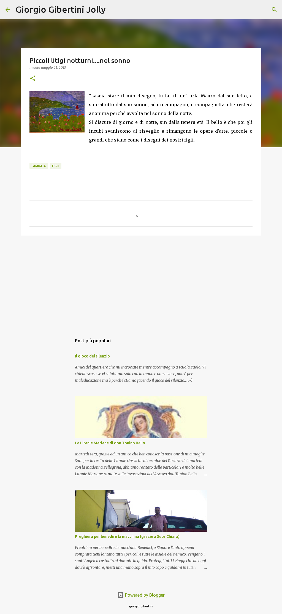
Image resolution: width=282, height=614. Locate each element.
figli (55, 166)
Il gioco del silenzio (92, 356)
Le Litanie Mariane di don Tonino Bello (110, 443)
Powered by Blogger (144, 594)
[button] (32, 78)
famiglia (39, 166)
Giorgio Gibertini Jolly (60, 9)
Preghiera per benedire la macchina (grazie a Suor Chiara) (127, 536)
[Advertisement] (141, 282)
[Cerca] (113, 9)
